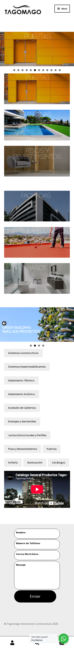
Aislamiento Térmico (21, 380)
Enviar (35, 596)
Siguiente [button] (69, 323)
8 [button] (43, 70)
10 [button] (51, 70)
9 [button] (47, 70)
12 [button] (60, 70)
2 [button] (18, 70)
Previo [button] (4, 323)
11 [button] (56, 70)
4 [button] (27, 70)
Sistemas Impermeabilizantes (27, 366)
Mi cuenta (12, 643)
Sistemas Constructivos (23, 353)
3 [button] (23, 70)
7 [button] (39, 70)
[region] (37, 49)
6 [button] (35, 70)
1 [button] (14, 70)
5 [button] (31, 70)
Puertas (52, 449)
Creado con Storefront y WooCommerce (28, 628)
